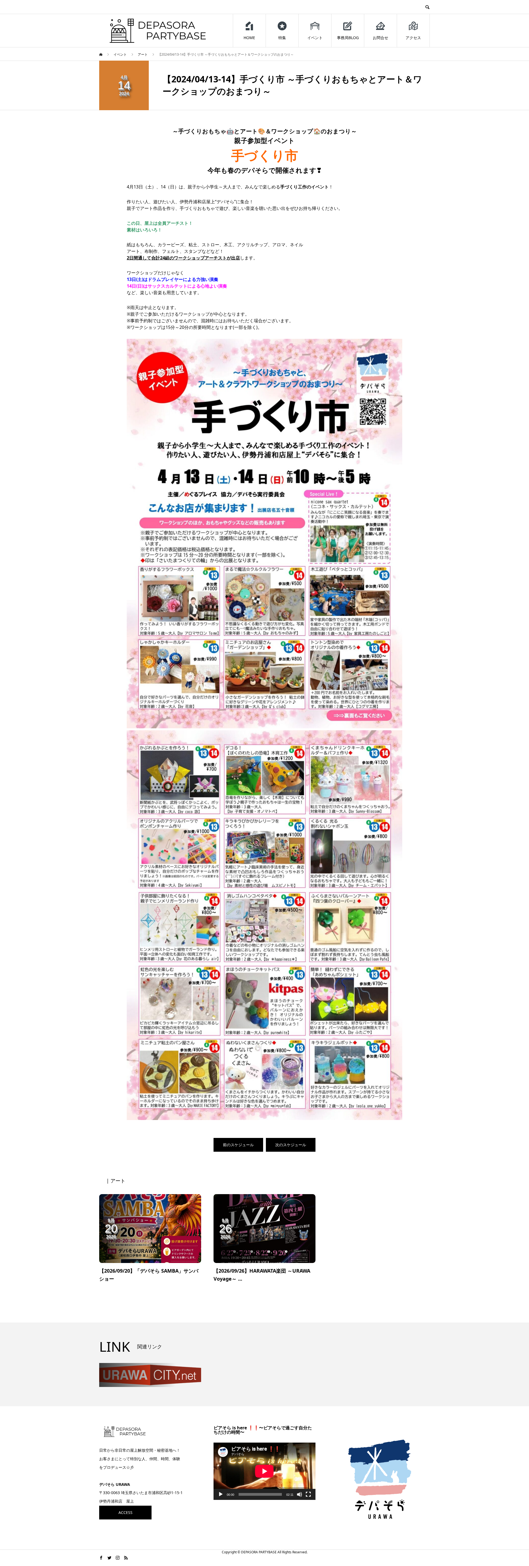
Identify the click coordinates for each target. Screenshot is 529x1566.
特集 (282, 37)
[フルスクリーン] (308, 1494)
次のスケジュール (290, 1144)
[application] (264, 1471)
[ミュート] (299, 1494)
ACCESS (125, 1512)
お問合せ (380, 37)
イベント (315, 37)
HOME (249, 37)
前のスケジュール (238, 1144)
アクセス (413, 37)
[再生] (220, 1494)
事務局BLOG (348, 37)
